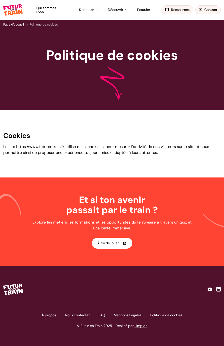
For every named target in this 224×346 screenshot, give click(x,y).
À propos (49, 315)
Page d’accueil (13, 24)
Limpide (141, 326)
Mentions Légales (128, 315)
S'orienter (86, 9)
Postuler (143, 9)
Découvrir (115, 9)
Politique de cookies (166, 315)
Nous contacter (77, 315)
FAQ (101, 315)
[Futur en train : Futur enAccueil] (13, 10)
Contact (210, 9)
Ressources (180, 9)
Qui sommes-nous (47, 10)
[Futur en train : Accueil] (13, 289)
